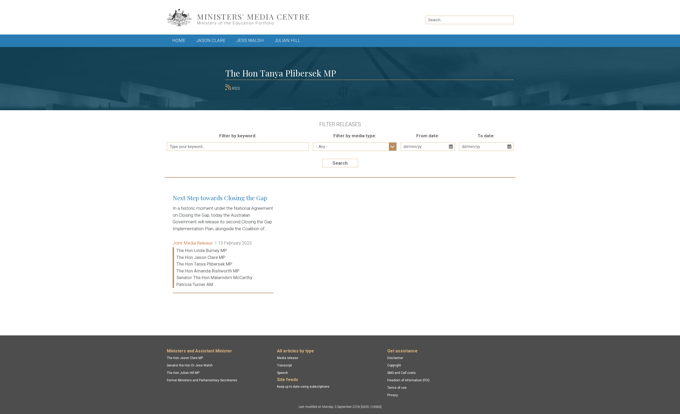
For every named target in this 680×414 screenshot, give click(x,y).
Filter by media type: (354, 135)
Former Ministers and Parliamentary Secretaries (202, 380)
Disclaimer (395, 358)
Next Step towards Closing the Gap (223, 241)
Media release (287, 358)
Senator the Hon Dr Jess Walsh (190, 365)
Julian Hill (287, 40)
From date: (427, 135)
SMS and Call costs (401, 373)
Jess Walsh (250, 40)
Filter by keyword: (237, 135)
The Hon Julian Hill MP (183, 373)
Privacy (392, 395)
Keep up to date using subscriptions (303, 387)
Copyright (394, 365)
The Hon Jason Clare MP (185, 358)
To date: (486, 135)
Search (340, 163)
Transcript (284, 365)
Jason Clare (211, 40)
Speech (282, 373)
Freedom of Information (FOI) (408, 380)
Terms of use (397, 388)
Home (178, 40)
